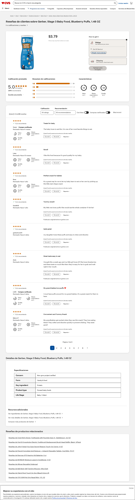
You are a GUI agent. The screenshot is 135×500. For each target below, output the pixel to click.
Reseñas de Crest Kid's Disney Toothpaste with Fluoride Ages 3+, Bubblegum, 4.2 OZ (40, 438)
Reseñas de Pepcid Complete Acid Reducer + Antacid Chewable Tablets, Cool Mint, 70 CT (41, 451)
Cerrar (131, 488)
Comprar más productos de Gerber (21, 422)
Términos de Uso (72, 498)
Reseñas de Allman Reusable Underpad (23, 464)
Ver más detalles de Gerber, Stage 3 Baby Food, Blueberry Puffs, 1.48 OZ (34, 418)
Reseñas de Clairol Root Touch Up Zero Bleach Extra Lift (29, 473)
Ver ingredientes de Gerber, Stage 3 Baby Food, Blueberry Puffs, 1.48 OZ (34, 414)
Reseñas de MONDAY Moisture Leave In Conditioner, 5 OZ (30, 460)
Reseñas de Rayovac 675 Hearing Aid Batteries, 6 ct (27, 455)
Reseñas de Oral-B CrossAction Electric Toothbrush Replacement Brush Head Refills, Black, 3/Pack (45, 442)
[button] (86, 112)
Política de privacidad (59, 498)
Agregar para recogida (97, 68)
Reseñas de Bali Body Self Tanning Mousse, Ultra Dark (28, 469)
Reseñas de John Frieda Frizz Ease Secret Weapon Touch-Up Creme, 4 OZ (36, 447)
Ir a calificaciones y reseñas (16, 25)
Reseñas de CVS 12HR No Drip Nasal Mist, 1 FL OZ (27, 477)
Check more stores (99, 53)
